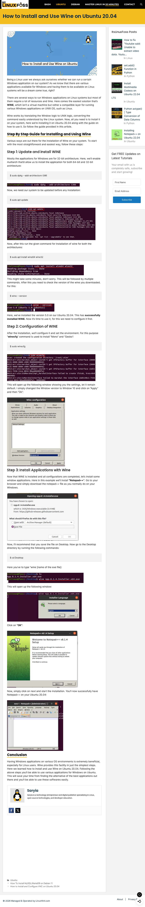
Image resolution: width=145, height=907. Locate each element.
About (120, 899)
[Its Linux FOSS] (15, 4)
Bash (47, 4)
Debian (75, 4)
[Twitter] (17, 810)
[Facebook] (11, 810)
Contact (129, 4)
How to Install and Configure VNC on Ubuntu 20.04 (34, 886)
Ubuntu (61, 4)
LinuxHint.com (43, 900)
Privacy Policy (135, 899)
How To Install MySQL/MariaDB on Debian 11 (31, 883)
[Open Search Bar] (141, 4)
